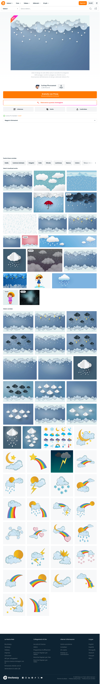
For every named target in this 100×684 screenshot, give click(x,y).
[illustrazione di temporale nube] (38, 557)
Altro (89, 658)
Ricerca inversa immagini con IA (12, 662)
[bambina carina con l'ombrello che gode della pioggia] (39, 280)
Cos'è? (19, 116)
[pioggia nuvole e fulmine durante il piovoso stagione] (62, 461)
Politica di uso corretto (87, 678)
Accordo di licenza (39, 644)
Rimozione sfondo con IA (12, 666)
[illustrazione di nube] (14, 533)
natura (68, 163)
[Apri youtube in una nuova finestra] (41, 677)
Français (90, 655)
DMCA (35, 647)
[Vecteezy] (3, 3)
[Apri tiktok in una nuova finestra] (35, 677)
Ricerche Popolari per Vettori (40, 653)
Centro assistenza (65, 644)
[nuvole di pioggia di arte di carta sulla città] (15, 280)
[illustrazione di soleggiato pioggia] (14, 485)
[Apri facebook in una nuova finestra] (23, 677)
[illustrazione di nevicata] (62, 485)
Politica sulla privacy (73, 678)
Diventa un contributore (63, 653)
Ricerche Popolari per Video (40, 662)
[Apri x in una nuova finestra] (38, 677)
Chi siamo (62, 650)
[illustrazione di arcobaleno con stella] (38, 461)
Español (90, 647)
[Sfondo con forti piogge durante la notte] (29, 297)
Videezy (6, 650)
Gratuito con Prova (49, 95)
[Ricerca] (89, 8)
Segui (60, 87)
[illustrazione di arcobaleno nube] (86, 461)
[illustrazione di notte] (14, 605)
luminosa (58, 163)
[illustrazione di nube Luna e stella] (85, 437)
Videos (26, 3)
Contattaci (62, 647)
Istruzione (7, 655)
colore (77, 163)
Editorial (36, 3)
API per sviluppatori (10, 658)
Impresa (7, 653)
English (89, 644)
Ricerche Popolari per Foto (40, 658)
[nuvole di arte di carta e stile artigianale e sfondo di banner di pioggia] (81, 202)
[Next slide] (92, 163)
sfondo (48, 163)
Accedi (89, 3)
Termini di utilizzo (61, 678)
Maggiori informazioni (11, 120)
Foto (17, 3)
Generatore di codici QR (12, 669)
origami (31, 163)
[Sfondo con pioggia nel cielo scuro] (44, 260)
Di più (45, 3)
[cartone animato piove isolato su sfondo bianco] (20, 224)
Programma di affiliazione (41, 650)
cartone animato (18, 163)
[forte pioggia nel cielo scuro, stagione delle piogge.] (49, 181)
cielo (40, 163)
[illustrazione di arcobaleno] (86, 485)
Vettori (9, 3)
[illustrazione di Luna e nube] (62, 581)
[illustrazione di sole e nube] (14, 557)
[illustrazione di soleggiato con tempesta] (38, 485)
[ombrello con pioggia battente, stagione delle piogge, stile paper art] (49, 202)
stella (6, 163)
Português (90, 650)
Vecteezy (7, 647)
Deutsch (90, 653)
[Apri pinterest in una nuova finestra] (32, 677)
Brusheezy (7, 644)
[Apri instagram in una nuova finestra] (26, 677)
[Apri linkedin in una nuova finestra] (29, 677)
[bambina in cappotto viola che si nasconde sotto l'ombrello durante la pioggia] (10, 297)
